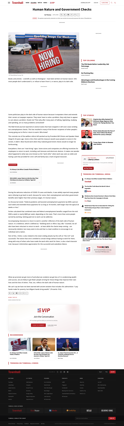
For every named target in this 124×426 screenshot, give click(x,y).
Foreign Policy (29, 393)
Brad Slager (47, 391)
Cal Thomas (47, 15)
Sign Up (112, 418)
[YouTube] (67, 372)
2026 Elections (29, 382)
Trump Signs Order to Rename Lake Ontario (103, 143)
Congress (28, 385)
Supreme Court (29, 399)
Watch (9, 391)
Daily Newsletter (101, 388)
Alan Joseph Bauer (48, 393)
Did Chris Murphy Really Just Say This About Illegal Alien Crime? (97, 239)
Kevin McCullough (48, 388)
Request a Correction (34, 423)
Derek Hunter (47, 385)
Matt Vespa (60, 358)
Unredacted (64, 388)
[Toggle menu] (9, 2)
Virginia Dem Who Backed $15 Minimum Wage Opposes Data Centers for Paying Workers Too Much (103, 122)
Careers (81, 388)
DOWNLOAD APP (85, 3)
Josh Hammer (47, 396)
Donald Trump (29, 388)
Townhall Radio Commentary (68, 393)
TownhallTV (11, 396)
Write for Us (82, 393)
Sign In (100, 372)
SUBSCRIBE (105, 3)
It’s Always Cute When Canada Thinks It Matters (18, 353)
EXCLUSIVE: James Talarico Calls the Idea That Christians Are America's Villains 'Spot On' (43, 354)
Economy (28, 391)
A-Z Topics (29, 378)
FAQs (106, 372)
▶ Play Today (88, 168)
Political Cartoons (12, 393)
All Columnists (47, 399)
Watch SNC (100, 391)
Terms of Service (11, 423)
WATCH (40, 3)
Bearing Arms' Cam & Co (67, 391)
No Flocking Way (87, 73)
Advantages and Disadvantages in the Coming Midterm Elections (98, 81)
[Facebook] (64, 372)
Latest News (11, 385)
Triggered (64, 385)
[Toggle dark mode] (115, 2)
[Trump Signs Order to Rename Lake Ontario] (86, 146)
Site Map (43, 423)
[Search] (111, 2)
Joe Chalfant (37, 358)
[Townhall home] (14, 372)
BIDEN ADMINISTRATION (14, 300)
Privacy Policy (20, 423)
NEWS (27, 3)
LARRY (63, 382)
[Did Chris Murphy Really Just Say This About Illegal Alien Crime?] (98, 227)
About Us (82, 382)
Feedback (26, 423)
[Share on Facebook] (68, 15)
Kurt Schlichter (13, 358)
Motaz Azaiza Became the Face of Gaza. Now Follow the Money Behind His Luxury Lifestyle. (104, 133)
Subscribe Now (52, 325)
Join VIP (112, 372)
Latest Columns (11, 388)
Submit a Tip (83, 391)
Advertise (82, 385)
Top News (10, 382)
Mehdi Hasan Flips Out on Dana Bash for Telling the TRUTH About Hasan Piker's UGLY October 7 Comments (99, 208)
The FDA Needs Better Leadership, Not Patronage (95, 65)
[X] (57, 372)
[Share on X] (61, 15)
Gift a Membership (102, 385)
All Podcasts (64, 396)
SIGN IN (96, 3)
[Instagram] (61, 372)
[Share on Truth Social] (64, 15)
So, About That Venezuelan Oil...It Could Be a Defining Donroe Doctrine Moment (68, 354)
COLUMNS (33, 3)
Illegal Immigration (30, 396)
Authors (10, 399)
